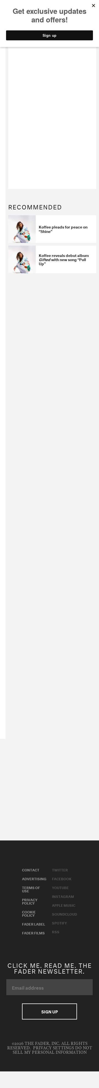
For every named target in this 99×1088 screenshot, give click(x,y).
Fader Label (33, 923)
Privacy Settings (53, 1048)
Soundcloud (64, 913)
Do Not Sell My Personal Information (52, 1050)
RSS (55, 931)
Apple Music (63, 905)
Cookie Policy (29, 913)
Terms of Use (31, 888)
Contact (30, 869)
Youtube (60, 887)
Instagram (63, 896)
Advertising (34, 878)
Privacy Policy (29, 901)
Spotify (59, 922)
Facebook (62, 878)
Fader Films (33, 932)
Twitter (60, 869)
